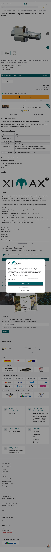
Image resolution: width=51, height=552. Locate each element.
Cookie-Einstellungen (33, 278)
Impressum (28, 290)
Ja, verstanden (25, 283)
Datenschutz (23, 290)
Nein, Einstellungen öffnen (25, 287)
